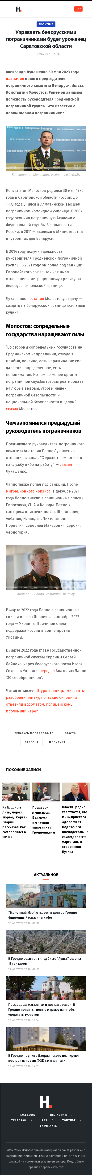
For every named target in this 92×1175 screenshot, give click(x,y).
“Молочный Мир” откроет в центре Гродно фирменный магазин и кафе (42, 915)
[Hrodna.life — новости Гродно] (18, 9)
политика (57, 742)
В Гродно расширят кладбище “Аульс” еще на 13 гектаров (44, 961)
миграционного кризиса (28, 491)
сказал (12, 409)
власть (70, 733)
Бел (78, 9)
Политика (46, 24)
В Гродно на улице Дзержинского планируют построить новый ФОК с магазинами (43, 1058)
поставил (35, 298)
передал (47, 671)
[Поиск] (64, 9)
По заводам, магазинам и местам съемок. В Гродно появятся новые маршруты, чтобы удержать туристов (41, 1010)
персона (31, 742)
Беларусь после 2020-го (34, 733)
